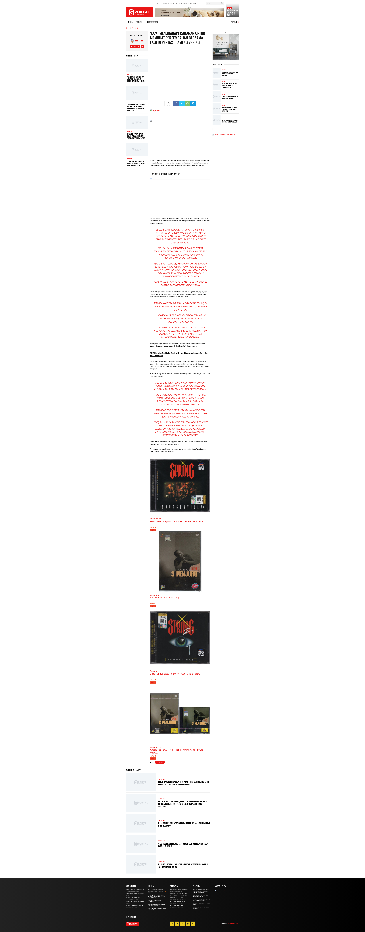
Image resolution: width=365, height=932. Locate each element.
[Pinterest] (182, 924)
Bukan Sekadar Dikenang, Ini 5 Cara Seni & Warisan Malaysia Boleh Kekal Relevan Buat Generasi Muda (183, 783)
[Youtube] (142, 46)
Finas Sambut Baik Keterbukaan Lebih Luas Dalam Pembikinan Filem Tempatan (184, 824)
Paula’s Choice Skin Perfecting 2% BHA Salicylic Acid (179, 890)
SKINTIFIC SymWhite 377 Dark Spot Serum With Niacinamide (178, 894)
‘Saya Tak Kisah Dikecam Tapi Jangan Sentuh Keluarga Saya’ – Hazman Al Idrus (183, 845)
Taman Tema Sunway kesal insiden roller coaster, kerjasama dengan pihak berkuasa (136, 107)
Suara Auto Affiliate (233, 923)
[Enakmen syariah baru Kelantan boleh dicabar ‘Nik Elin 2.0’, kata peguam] (137, 122)
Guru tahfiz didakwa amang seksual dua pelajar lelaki (230, 121)
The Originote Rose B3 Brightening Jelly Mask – (177, 906)
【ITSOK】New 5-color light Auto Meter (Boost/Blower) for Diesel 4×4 (156, 896)
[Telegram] (193, 103)
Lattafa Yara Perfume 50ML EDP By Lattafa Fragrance (202, 900)
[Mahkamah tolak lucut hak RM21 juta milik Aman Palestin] (217, 73)
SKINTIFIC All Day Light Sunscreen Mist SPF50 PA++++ (178, 898)
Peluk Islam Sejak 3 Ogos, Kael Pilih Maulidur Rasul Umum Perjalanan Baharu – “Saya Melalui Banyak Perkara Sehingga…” (182, 804)
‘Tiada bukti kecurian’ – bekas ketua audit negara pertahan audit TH (136, 163)
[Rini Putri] (133, 41)
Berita (229, 8)
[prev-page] (214, 129)
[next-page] (217, 129)
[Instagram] (135, 46)
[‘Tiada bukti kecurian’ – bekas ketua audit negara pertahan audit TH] (137, 149)
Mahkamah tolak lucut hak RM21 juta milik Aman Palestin (230, 73)
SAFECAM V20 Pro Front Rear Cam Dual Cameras (156, 905)
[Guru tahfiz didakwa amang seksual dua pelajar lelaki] (217, 120)
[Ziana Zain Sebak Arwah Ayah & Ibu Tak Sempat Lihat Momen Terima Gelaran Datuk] (141, 864)
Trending (135, 28)
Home (127, 28)
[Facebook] (131, 46)
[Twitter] (138, 46)
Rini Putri (139, 40)
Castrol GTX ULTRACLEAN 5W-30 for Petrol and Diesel (135, 890)
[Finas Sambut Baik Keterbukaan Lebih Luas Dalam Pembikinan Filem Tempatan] (141, 823)
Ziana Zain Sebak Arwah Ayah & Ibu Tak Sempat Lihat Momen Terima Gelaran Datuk (183, 865)
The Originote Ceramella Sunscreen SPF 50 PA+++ (177, 902)
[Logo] (139, 12)
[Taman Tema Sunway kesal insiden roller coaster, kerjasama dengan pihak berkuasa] (137, 93)
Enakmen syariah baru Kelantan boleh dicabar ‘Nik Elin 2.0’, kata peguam (136, 136)
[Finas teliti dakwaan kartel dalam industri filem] (217, 96)
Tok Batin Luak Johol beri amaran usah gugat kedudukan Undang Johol (136, 79)
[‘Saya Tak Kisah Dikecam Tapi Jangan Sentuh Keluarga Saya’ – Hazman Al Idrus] (141, 844)
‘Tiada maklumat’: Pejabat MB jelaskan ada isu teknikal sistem (229, 85)
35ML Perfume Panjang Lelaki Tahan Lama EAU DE (201, 896)
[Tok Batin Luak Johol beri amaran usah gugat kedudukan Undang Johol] (137, 65)
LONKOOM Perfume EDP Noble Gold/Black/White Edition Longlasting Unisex (201, 891)
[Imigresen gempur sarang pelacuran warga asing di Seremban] (217, 108)
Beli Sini (153, 530)
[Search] (222, 3)
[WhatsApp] (187, 103)
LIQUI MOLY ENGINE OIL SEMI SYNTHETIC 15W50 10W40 (133, 898)
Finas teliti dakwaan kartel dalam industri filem (230, 97)
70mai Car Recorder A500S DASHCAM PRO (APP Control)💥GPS (157, 891)
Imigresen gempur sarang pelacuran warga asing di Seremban (229, 109)
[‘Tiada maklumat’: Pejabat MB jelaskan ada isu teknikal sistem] (217, 85)
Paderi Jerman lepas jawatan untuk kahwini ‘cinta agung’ (232, 13)
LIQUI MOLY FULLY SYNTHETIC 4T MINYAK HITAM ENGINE (134, 906)
